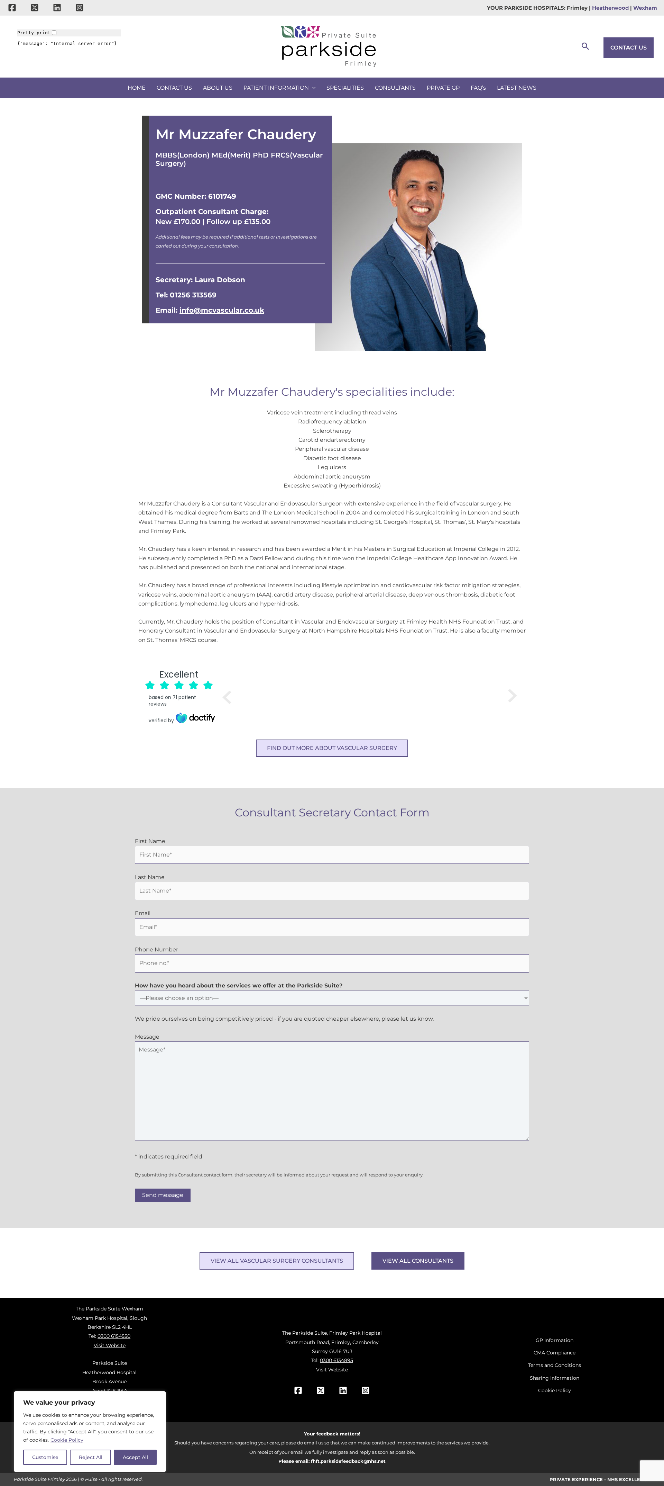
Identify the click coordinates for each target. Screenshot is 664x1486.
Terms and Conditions (554, 1365)
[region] (90, 1431)
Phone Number (156, 949)
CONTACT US (628, 47)
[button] (585, 46)
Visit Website (110, 1345)
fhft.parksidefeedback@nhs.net (348, 1461)
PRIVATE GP (443, 87)
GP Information (554, 1340)
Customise (45, 1457)
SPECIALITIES (345, 87)
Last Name (150, 877)
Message (147, 1036)
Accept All (135, 1457)
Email (142, 913)
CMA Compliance (554, 1353)
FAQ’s (478, 87)
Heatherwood (610, 8)
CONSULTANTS (395, 87)
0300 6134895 (336, 1360)
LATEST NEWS (516, 87)
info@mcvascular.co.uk (221, 310)
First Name (150, 841)
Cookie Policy (66, 1440)
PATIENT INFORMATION (276, 87)
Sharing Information (554, 1378)
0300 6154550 (114, 1336)
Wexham (645, 8)
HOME (137, 87)
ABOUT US (217, 87)
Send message (162, 1195)
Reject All (90, 1457)
